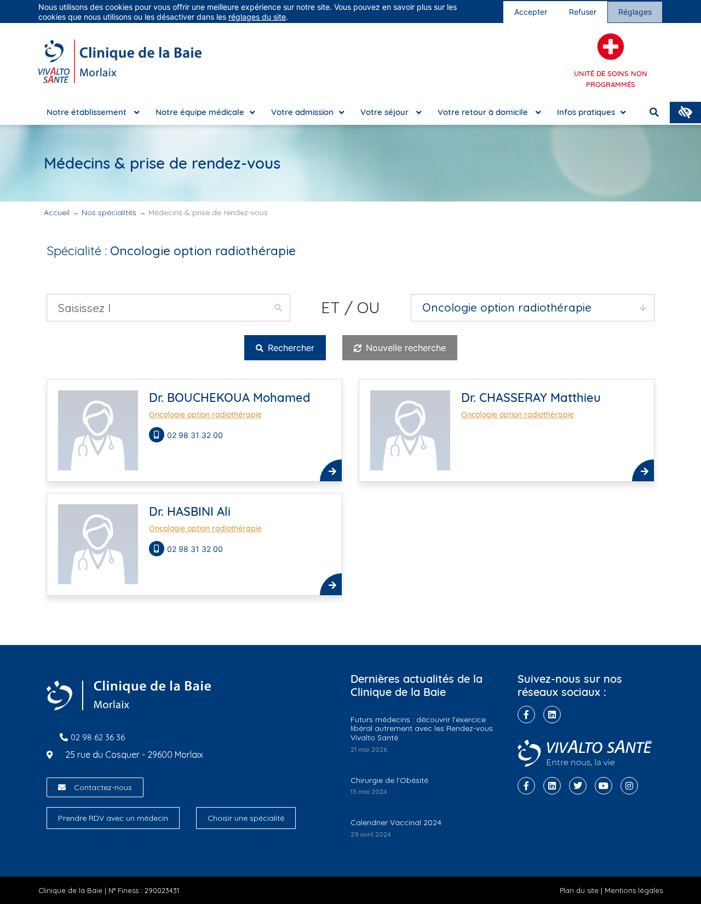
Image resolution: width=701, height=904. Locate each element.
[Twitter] (578, 785)
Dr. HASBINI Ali (190, 511)
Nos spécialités (109, 212)
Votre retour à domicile (484, 112)
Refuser (582, 11)
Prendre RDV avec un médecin (113, 818)
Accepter (530, 11)
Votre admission (302, 112)
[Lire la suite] (331, 470)
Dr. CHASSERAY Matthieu (531, 397)
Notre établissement (88, 112)
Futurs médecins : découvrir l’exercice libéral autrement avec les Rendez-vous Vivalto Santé (421, 729)
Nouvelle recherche (404, 347)
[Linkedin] (552, 714)
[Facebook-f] (526, 714)
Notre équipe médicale (200, 112)
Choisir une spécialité (246, 818)
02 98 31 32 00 (196, 435)
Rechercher (289, 347)
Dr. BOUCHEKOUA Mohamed (230, 397)
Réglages (635, 11)
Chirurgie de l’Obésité (389, 780)
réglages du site (257, 16)
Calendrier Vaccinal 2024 (395, 822)
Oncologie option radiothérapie (205, 414)
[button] (685, 112)
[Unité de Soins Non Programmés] (610, 46)
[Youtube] (603, 785)
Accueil (57, 212)
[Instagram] (629, 785)
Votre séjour (385, 112)
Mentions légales (634, 890)
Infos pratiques (586, 112)
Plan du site (579, 890)
